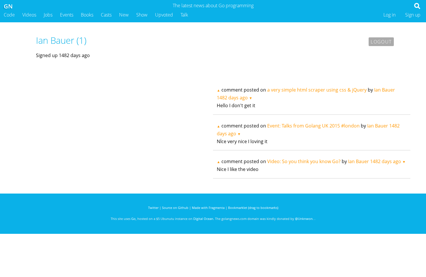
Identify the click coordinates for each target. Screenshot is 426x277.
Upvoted (164, 15)
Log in (389, 15)
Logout (381, 42)
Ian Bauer (384, 90)
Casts (106, 15)
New (124, 15)
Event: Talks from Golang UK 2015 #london (313, 126)
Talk (184, 15)
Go (133, 218)
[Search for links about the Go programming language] (418, 7)
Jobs (48, 15)
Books (87, 15)
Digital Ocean (203, 218)
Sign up (412, 15)
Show (142, 15)
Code (9, 15)
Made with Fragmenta (208, 207)
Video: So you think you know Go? (304, 161)
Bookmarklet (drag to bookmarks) (253, 207)
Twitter (153, 207)
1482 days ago (232, 97)
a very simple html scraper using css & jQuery (317, 90)
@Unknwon (304, 218)
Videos (29, 15)
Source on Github (175, 207)
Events (66, 15)
